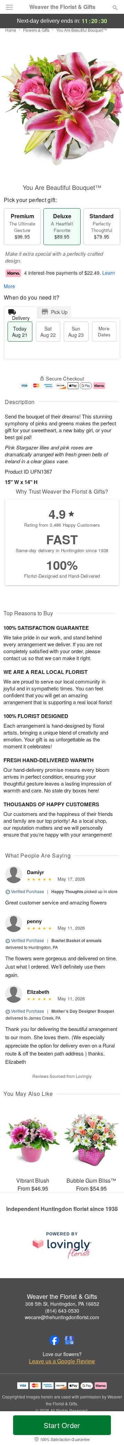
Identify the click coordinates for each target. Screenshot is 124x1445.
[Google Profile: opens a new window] (69, 1340)
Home (10, 30)
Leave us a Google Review (62, 1361)
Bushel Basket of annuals (76, 940)
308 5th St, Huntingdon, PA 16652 (62, 1303)
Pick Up (59, 312)
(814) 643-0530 (62, 1310)
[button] (109, 1429)
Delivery (21, 316)
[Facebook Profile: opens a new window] (54, 1340)
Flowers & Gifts (36, 30)
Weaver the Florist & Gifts (62, 7)
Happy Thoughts (67, 891)
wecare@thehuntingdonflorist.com (62, 1317)
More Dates (104, 331)
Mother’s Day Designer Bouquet (82, 1011)
